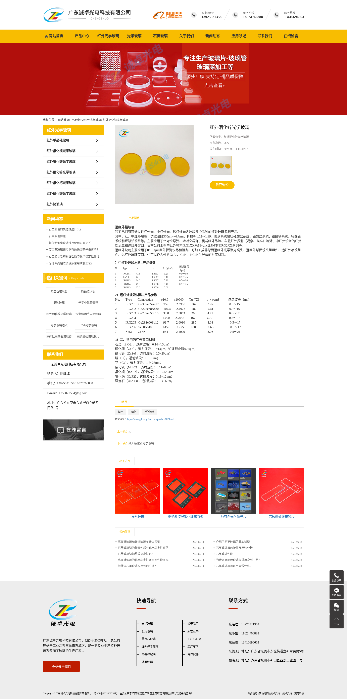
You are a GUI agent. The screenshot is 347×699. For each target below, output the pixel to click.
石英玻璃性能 (57, 236)
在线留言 (291, 36)
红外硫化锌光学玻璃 (61, 193)
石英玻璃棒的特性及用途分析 (234, 547)
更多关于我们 (61, 666)
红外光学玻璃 (108, 36)
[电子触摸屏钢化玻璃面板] (185, 491)
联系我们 (265, 36)
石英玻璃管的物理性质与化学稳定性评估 (74, 256)
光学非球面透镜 (88, 302)
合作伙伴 (193, 654)
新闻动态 (212, 36)
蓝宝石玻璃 (149, 638)
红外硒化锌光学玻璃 (115, 119)
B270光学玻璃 (88, 325)
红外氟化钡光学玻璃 (61, 151)
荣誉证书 (193, 631)
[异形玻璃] (137, 491)
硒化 (133, 411)
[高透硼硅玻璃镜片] (281, 491)
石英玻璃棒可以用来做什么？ (234, 565)
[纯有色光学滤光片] (233, 491)
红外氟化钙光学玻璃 (61, 183)
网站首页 (56, 36)
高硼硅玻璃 (149, 654)
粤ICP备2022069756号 (105, 693)
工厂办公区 (194, 638)
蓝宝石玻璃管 (59, 291)
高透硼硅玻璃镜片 (88, 336)
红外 (120, 411)
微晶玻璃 (147, 661)
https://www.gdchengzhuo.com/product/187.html (150, 419)
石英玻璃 (160, 36)
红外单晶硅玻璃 (58, 140)
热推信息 (252, 693)
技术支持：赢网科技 (293, 693)
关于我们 (186, 36)
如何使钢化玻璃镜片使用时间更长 (70, 243)
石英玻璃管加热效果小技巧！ (136, 553)
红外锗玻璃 (55, 204)
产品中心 (82, 36)
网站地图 (264, 693)
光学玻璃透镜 (59, 325)
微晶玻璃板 (88, 291)
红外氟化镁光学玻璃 (61, 161)
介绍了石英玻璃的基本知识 (233, 541)
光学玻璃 (134, 36)
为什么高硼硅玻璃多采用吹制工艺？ (71, 263)
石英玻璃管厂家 (140, 693)
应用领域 (239, 36)
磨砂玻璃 (59, 302)
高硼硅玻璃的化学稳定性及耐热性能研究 (143, 559)
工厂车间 (193, 646)
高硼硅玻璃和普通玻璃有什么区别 (139, 541)
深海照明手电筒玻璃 (88, 314)
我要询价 (222, 185)
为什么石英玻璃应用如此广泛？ (137, 565)
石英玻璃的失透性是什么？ (66, 229)
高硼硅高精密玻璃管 (59, 336)
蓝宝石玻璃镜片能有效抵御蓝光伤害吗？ (74, 249)
